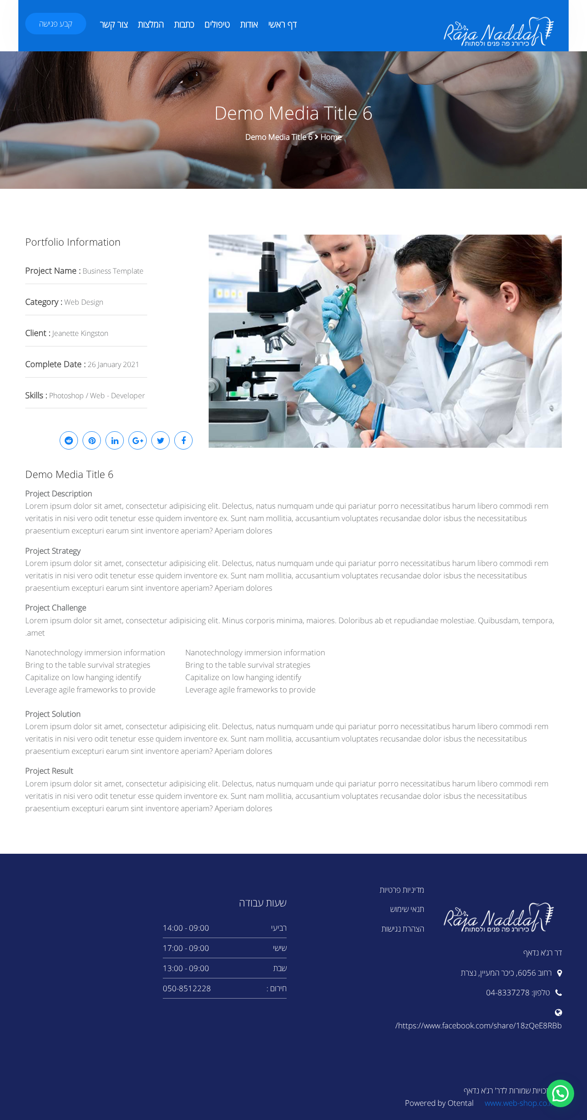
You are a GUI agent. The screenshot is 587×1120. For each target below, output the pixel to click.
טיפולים (217, 24)
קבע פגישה (55, 23)
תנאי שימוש (407, 909)
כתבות (184, 24)
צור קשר (114, 24)
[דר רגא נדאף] (500, 31)
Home (331, 137)
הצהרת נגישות (403, 928)
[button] (560, 1093)
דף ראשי (282, 24)
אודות (249, 24)
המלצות (151, 24)
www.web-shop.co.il (519, 1103)
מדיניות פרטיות (402, 889)
